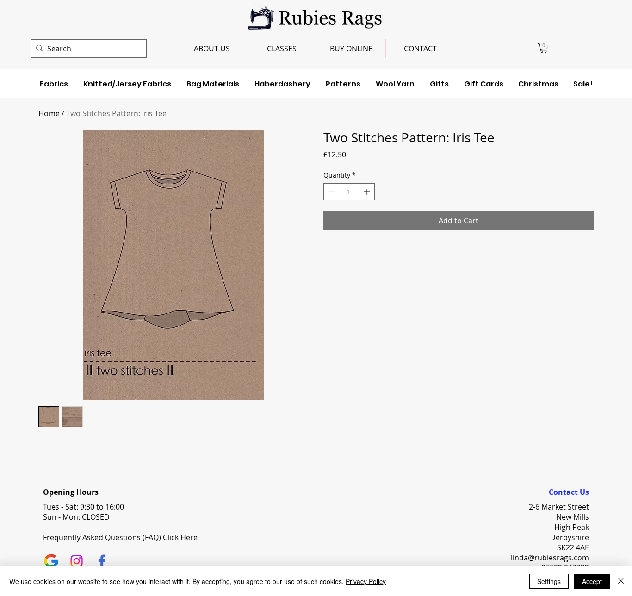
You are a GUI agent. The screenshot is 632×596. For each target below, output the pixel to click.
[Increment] (367, 192)
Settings (549, 581)
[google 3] (51, 561)
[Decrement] (330, 192)
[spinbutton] (349, 192)
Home (49, 113)
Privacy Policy (366, 581)
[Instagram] (76, 561)
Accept (592, 581)
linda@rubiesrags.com (550, 558)
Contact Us (569, 492)
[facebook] (102, 561)
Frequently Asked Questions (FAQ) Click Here (120, 537)
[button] (543, 48)
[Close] (620, 581)
